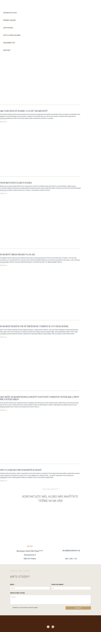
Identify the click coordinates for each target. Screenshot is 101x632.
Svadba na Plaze (10, 13)
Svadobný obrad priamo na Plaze (17, 254)
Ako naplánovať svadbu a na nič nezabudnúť (24, 110)
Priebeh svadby (9, 20)
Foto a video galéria (12, 35)
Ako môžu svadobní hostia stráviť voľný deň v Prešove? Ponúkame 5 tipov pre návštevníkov (39, 398)
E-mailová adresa (57, 584)
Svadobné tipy (9, 43)
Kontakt (6, 50)
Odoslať (78, 608)
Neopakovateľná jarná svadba (16, 182)
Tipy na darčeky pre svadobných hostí (20, 470)
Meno (12, 584)
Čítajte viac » (3, 121)
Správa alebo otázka (17, 593)
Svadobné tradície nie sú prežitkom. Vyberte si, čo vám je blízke (34, 326)
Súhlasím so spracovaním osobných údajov (25, 607)
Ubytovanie (8, 28)
